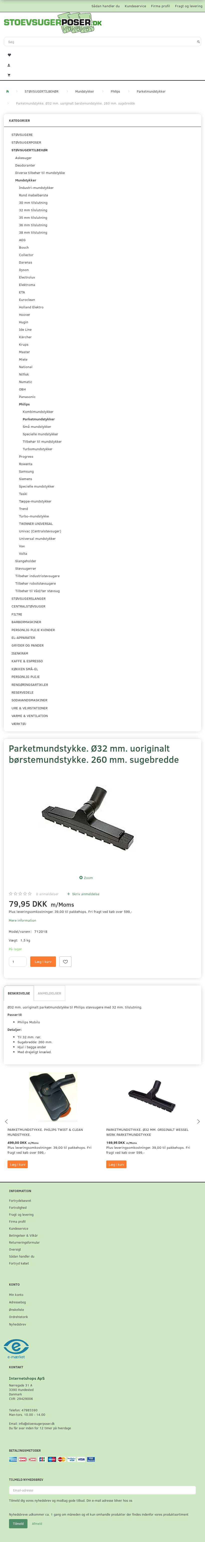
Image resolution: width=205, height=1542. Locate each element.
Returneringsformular (24, 1242)
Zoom (88, 877)
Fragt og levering (188, 5)
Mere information (22, 920)
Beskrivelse (19, 993)
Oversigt (15, 1249)
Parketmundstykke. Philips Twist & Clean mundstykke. (45, 1132)
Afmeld (37, 1523)
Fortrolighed (17, 1207)
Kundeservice (135, 5)
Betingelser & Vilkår (23, 1235)
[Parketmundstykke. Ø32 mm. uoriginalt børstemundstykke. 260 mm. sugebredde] (87, 818)
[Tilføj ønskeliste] (66, 961)
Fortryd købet (19, 1263)
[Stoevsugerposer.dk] (53, 22)
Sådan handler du (106, 5)
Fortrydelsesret (20, 1200)
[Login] (102, 64)
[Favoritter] (102, 54)
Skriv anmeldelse (85, 893)
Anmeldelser (49, 993)
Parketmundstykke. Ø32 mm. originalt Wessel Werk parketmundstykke (147, 1132)
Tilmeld (18, 1523)
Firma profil (160, 5)
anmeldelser (47, 893)
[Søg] (198, 41)
